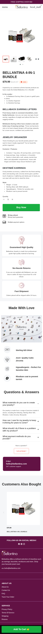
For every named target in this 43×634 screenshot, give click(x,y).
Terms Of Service (8, 613)
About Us (5, 587)
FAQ (3, 593)
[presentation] (4, 512)
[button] (20, 64)
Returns (5, 619)
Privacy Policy (7, 609)
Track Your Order (8, 597)
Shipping (5, 616)
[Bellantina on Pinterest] (21, 544)
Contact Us (6, 590)
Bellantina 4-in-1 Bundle (19, 75)
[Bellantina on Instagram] (24, 544)
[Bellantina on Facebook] (19, 544)
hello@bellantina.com (11, 568)
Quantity (5, 196)
